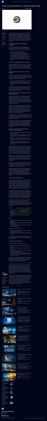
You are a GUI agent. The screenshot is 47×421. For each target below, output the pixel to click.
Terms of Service (27, 418)
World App (16, 245)
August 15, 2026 (3, 385)
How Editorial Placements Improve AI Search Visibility (5, 402)
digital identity (12, 221)
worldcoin (3, 44)
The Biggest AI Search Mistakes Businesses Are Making (5, 388)
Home (12, 1)
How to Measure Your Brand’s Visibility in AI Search (5, 383)
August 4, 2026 (3, 404)
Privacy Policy (27, 209)
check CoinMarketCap (25, 47)
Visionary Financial (4, 38)
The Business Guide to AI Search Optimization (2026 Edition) (5, 392)
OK (23, 211)
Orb (13, 248)
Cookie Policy (42, 418)
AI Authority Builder (20, 1)
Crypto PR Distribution (26, 1)
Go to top (30, 262)
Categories (15, 1)
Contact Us (30, 1)
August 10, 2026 (4, 394)
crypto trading (3, 43)
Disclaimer (35, 418)
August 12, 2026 (3, 390)
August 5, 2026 (3, 400)
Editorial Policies (39, 418)
